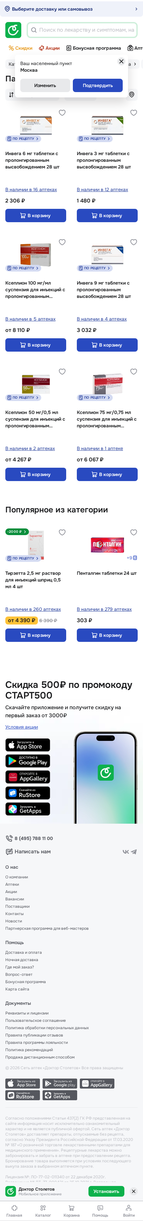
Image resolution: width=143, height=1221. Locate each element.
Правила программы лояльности (36, 1042)
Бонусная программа (97, 48)
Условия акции (21, 727)
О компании (16, 877)
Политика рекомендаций (29, 1050)
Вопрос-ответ (19, 974)
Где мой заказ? (19, 967)
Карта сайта (17, 989)
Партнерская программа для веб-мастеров (47, 928)
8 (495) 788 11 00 (34, 838)
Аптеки (12, 884)
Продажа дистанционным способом (39, 1057)
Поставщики (17, 906)
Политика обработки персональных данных (47, 1028)
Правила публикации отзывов (34, 1035)
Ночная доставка (21, 959)
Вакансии (14, 899)
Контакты (14, 913)
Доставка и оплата (23, 952)
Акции (53, 48)
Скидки (23, 48)
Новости (13, 921)
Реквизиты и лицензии (27, 1013)
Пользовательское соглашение (35, 1020)
